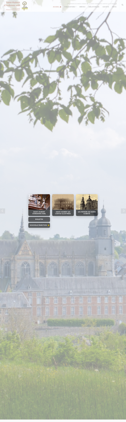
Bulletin (39, 219)
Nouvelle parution (38, 225)
